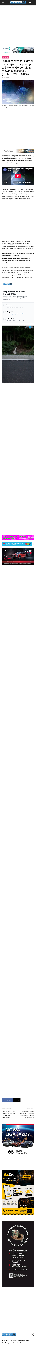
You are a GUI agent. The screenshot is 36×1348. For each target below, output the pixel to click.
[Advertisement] (18, 27)
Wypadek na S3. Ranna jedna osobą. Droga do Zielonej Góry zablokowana (9, 1114)
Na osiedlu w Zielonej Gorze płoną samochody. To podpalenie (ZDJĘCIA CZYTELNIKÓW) (26, 1114)
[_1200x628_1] (18, 556)
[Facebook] (32, 1334)
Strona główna (5, 7)
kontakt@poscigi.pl (11, 258)
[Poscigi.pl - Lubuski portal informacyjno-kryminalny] (9, 1334)
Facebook (22, 313)
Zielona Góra (14, 7)
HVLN (27, 1340)
